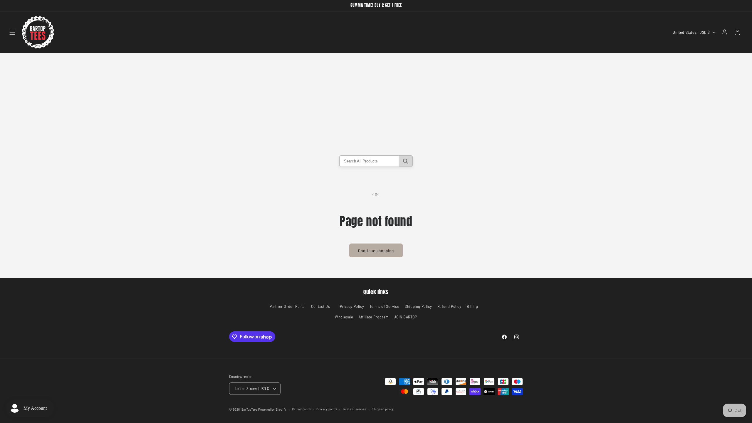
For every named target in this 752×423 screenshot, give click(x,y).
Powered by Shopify (272, 409)
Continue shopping (376, 250)
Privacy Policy (352, 306)
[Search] (405, 161)
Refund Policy (449, 306)
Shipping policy (383, 409)
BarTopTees (249, 409)
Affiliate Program (373, 316)
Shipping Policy (418, 306)
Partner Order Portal (288, 306)
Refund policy (301, 409)
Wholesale (344, 316)
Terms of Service (385, 306)
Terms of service (354, 409)
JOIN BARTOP (405, 316)
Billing (472, 306)
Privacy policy (326, 409)
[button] (12, 32)
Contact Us (320, 306)
